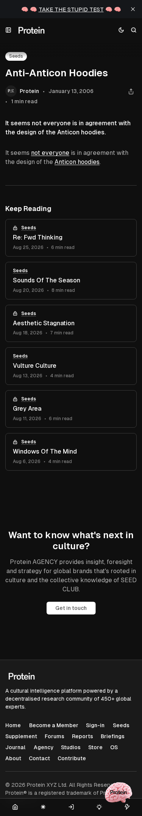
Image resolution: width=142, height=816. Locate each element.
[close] (133, 9)
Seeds (28, 227)
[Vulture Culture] (71, 366)
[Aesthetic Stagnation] (71, 323)
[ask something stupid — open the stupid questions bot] (118, 792)
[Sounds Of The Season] (71, 280)
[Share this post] (131, 91)
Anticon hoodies (77, 161)
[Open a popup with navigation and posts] (8, 30)
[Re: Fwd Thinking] (71, 238)
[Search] (134, 30)
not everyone (50, 152)
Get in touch (71, 608)
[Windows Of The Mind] (71, 452)
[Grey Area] (71, 409)
